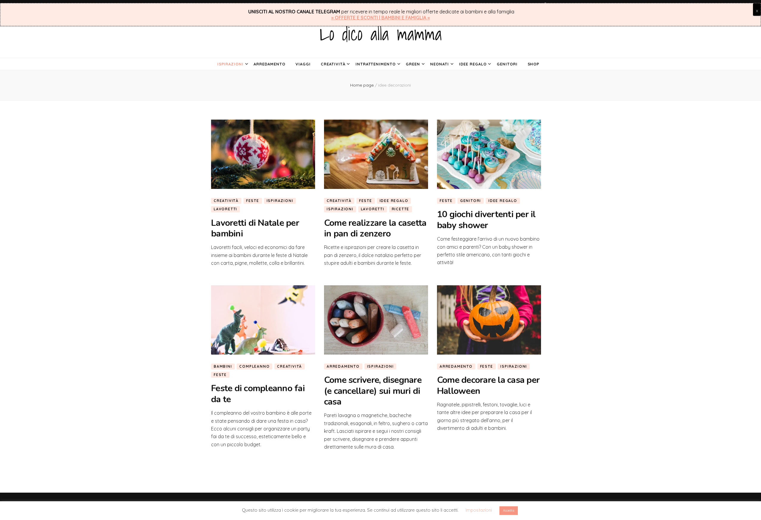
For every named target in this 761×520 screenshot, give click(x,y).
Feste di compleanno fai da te (258, 393)
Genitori (507, 64)
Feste (252, 200)
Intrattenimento (376, 64)
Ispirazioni (230, 64)
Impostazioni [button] (479, 510)
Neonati (439, 64)
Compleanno (254, 366)
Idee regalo (473, 64)
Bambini (223, 366)
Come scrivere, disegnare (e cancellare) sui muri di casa (373, 391)
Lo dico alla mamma (381, 33)
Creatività (333, 64)
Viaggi (303, 64)
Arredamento (269, 64)
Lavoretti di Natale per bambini (255, 228)
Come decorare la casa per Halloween (488, 385)
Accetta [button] (508, 510)
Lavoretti (225, 209)
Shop (534, 64)
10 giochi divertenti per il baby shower (486, 219)
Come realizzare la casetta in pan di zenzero (375, 228)
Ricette (401, 209)
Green (413, 64)
